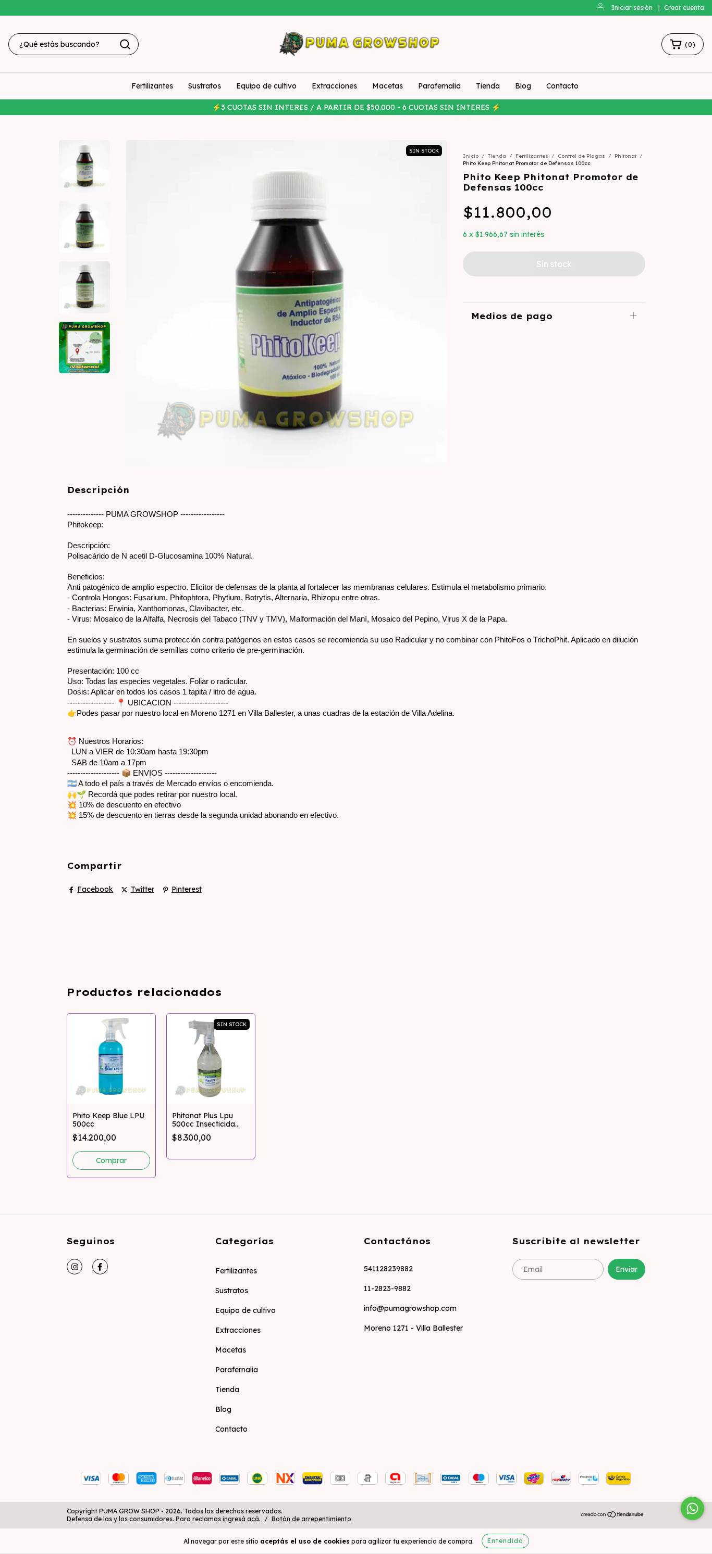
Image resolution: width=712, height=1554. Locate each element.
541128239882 (388, 1268)
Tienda (488, 86)
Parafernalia (439, 86)
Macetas (387, 86)
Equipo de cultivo (266, 86)
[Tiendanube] (612, 1515)
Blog (523, 86)
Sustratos (204, 86)
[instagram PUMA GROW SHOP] (74, 1266)
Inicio (470, 156)
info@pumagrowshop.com (410, 1308)
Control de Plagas (581, 156)
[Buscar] (125, 44)
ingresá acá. (242, 1519)
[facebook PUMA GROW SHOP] (100, 1266)
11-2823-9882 (387, 1288)
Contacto (562, 86)
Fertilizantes (152, 86)
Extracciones (334, 86)
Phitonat (625, 156)
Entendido (505, 1541)
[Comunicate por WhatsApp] (692, 1508)
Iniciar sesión (632, 7)
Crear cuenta (684, 7)
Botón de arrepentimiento (311, 1519)
